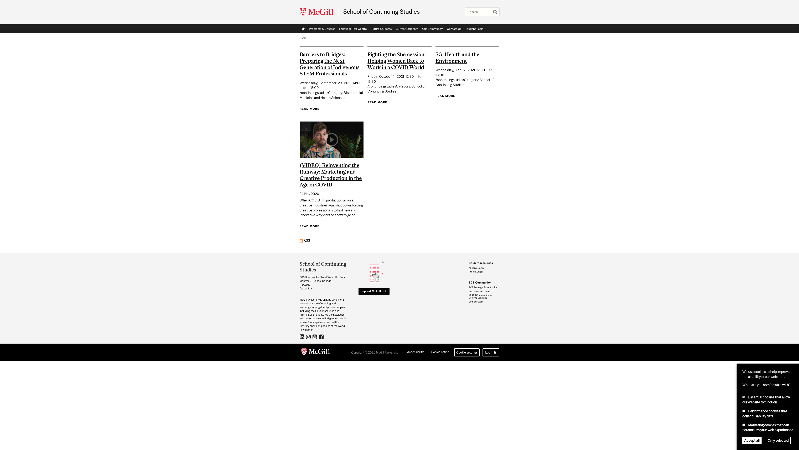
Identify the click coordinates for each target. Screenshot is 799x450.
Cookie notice (440, 352)
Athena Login (476, 271)
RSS (306, 240)
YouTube (315, 336)
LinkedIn (302, 336)
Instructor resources (479, 291)
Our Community (431, 29)
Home (303, 28)
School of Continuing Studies (381, 12)
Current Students (406, 29)
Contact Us (454, 28)
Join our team (476, 301)
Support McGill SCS (374, 291)
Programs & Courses (321, 29)
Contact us (306, 288)
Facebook (322, 336)
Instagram (309, 336)
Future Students (380, 29)
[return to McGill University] (315, 352)
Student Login (474, 28)
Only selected (778, 440)
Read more (309, 108)
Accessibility (415, 352)
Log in (489, 352)
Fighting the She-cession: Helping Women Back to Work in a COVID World (396, 60)
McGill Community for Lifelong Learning (480, 296)
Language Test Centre (352, 29)
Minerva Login (476, 268)
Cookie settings (467, 352)
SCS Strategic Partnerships (483, 287)
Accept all (752, 440)
